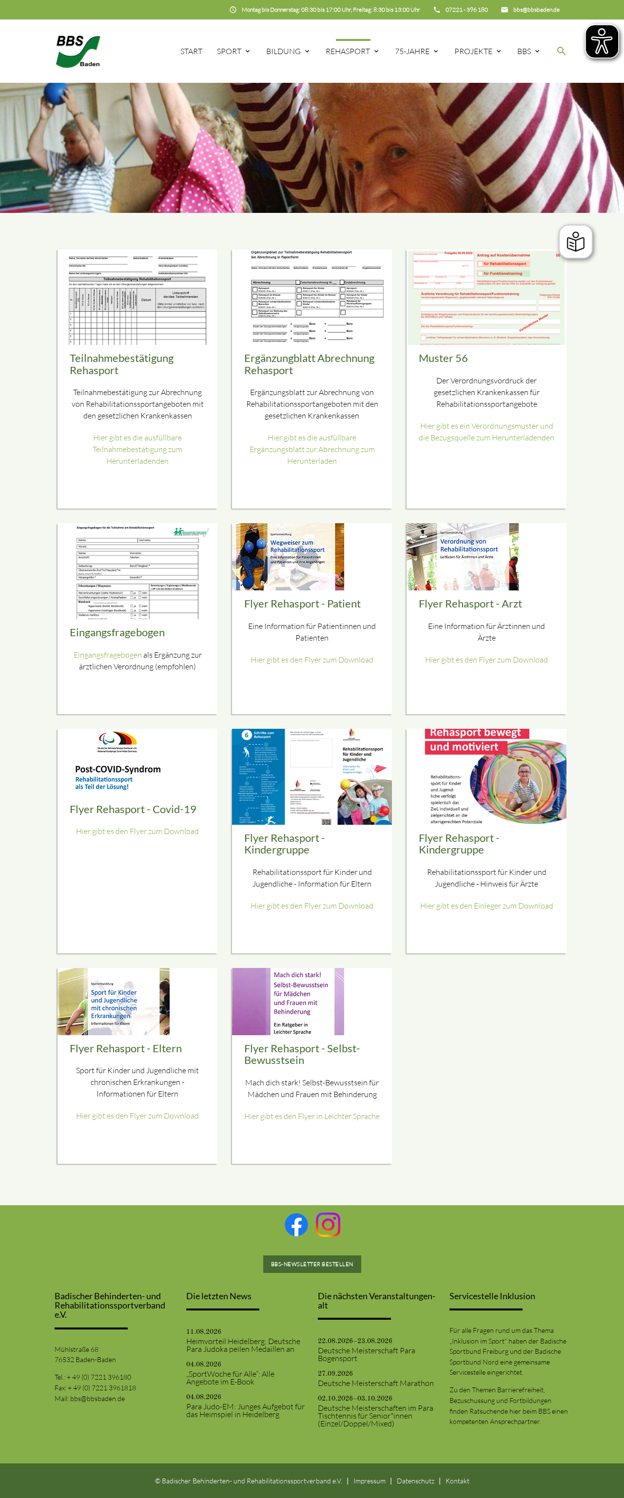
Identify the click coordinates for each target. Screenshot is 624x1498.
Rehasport (348, 51)
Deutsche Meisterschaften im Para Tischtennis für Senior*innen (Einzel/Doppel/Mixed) (375, 1415)
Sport (229, 51)
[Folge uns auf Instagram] (328, 1225)
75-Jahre (412, 51)
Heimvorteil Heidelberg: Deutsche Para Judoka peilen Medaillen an (243, 1345)
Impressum (369, 1481)
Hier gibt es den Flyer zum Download (312, 659)
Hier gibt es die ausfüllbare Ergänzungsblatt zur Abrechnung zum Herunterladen (312, 449)
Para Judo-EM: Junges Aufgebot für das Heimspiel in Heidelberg (245, 1410)
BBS (524, 51)
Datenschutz (415, 1481)
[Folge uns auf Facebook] (296, 1225)
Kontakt (457, 1481)
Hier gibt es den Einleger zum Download (486, 905)
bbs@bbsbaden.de (97, 1398)
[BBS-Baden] (78, 51)
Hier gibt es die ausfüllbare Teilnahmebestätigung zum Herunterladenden (137, 449)
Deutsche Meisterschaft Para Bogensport (366, 1354)
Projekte (473, 51)
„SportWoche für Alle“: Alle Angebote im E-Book (230, 1377)
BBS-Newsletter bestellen (312, 1264)
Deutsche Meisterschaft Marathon (376, 1383)
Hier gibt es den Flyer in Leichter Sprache (312, 1116)
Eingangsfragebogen (108, 655)
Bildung (283, 51)
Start (191, 51)
